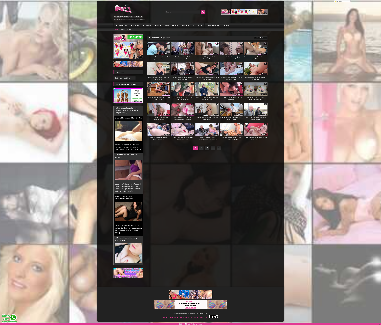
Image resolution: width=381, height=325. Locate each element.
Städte (159, 25)
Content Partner (168, 322)
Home (116, 29)
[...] (120, 145)
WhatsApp (226, 25)
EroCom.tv (185, 25)
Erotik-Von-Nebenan (171, 25)
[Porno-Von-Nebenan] (123, 9)
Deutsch (339, 1)
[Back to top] (375, 319)
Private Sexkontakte (213, 25)
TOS (200, 322)
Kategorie (136, 25)
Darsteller (148, 25)
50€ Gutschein (197, 25)
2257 (204, 322)
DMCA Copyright (179, 322)
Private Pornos (122, 25)
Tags (207, 322)
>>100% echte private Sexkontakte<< (190, 324)
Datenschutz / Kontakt (192, 322)
